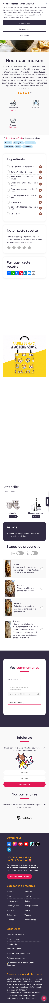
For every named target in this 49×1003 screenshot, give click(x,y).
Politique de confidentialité (18, 953)
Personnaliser (24, 29)
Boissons (28, 891)
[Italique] (12, 694)
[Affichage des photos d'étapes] (20, 553)
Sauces (27, 910)
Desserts (10, 896)
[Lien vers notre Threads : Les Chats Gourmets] (37, 844)
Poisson (10, 910)
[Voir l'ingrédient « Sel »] (40, 213)
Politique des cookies (16, 958)
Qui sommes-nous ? (15, 934)
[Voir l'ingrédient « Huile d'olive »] (40, 177)
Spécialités (9, 146)
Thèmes (27, 915)
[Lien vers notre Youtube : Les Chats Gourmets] (26, 844)
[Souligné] (15, 694)
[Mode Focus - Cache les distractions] (34, 553)
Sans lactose (30, 143)
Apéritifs (19, 138)
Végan (18, 146)
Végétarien (27, 146)
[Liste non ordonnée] (23, 694)
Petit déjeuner (13, 905)
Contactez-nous (13, 939)
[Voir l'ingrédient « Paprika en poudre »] (40, 190)
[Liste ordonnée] (21, 694)
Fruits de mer (12, 901)
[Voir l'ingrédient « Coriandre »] (40, 208)
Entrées (27, 896)
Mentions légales (14, 948)
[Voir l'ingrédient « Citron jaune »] (40, 184)
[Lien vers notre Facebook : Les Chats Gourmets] (9, 844)
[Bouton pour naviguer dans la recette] (47, 501)
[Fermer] (46, 3)
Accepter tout (24, 23)
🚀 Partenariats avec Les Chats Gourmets (20, 964)
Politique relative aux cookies (19, 17)
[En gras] (10, 694)
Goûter (27, 901)
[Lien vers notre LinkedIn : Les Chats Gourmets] (9, 849)
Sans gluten (18, 143)
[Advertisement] (24, 306)
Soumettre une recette (19, 876)
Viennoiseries (30, 920)
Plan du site (12, 944)
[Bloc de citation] (26, 694)
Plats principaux (31, 905)
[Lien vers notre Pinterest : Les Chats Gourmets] (20, 844)
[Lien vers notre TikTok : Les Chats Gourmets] (32, 844)
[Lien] (29, 694)
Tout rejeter (24, 35)
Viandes (10, 920)
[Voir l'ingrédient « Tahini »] (40, 172)
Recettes (10, 138)
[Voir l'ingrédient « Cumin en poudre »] (40, 196)
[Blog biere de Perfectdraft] (24, 818)
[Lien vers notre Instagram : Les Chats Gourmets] (15, 844)
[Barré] (18, 694)
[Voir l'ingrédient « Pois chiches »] (40, 166)
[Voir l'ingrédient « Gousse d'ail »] (40, 202)
